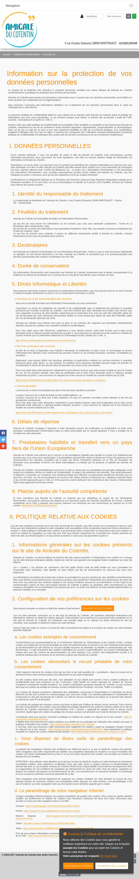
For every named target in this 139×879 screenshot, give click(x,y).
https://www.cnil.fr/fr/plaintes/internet (39, 505)
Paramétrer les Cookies (98, 608)
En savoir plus (108, 855)
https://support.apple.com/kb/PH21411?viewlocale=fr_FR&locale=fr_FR (58, 828)
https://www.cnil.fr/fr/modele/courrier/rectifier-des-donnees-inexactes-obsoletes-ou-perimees (61, 380)
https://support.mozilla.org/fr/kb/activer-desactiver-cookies (52, 811)
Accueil (6, 54)
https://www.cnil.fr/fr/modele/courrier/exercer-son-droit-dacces (46, 340)
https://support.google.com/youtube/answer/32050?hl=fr (75, 729)
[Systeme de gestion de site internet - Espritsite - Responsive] (69, 874)
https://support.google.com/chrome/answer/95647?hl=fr (52, 806)
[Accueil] (19, 29)
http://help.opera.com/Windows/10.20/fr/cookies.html (49, 823)
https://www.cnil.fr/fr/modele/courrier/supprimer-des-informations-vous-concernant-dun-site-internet (64, 412)
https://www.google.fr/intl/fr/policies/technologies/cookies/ (99, 732)
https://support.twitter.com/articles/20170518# (72, 724)
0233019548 (128, 43)
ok (128, 16)
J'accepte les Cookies (78, 865)
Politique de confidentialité (27, 54)
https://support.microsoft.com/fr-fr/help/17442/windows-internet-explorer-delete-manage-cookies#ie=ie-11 (74, 817)
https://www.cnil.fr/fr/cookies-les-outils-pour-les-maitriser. (55, 836)
